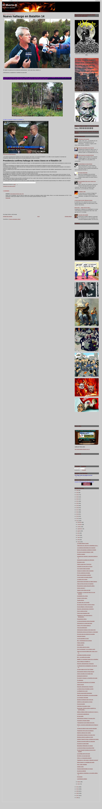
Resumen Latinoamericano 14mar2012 (85, 663)
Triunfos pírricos (80, 600)
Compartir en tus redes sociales (9, 186)
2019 (77, 505)
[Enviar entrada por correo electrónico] (17, 184)
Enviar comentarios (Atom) (14, 219)
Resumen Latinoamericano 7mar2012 (85, 686)
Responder (8, 198)
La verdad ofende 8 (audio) (83, 543)
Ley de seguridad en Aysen (83, 638)
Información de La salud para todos (84, 623)
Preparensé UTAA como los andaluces (85, 730)
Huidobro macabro (81, 554)
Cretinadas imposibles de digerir (84, 655)
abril (78, 539)
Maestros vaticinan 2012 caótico (84, 732)
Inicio (38, 216)
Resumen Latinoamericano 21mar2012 (85, 609)
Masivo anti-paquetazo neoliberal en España (86, 549)
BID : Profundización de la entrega (84, 640)
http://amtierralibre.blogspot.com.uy (82, 449)
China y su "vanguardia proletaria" (84, 758)
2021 (77, 501)
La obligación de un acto (82, 691)
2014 (77, 516)
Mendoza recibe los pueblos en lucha (85, 737)
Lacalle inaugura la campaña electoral (86, 155)
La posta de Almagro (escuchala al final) (85, 748)
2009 (77, 791)
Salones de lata (80, 684)
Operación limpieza (81, 636)
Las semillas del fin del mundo (83, 753)
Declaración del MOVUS (82, 676)
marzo (78, 541)
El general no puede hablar (83, 743)
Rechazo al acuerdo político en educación (86, 741)
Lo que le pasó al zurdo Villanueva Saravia (83, 200)
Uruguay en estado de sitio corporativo (85, 570)
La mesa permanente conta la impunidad (85, 621)
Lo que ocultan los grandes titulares (84, 577)
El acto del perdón (81, 704)
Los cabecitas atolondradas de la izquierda (86, 547)
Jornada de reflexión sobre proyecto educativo (87, 728)
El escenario (79, 776)
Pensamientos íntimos (82, 619)
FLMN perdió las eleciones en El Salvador (86, 682)
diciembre (79, 522)
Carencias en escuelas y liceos (83, 706)
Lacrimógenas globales (82, 778)
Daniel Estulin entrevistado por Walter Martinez (87, 581)
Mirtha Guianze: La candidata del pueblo (85, 762)
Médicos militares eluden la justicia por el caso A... (87, 712)
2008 (77, 793)
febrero (79, 781)
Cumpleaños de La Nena (82, 596)
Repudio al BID (80, 645)
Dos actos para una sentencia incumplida (86, 634)
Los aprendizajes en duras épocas (85, 163)
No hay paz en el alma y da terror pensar (85, 604)
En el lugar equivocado (82, 172)
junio (78, 535)
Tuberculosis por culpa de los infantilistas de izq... (87, 545)
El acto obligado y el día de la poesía (85, 606)
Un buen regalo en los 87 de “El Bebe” (85, 669)
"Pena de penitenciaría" (82, 627)
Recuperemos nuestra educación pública (85, 585)
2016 (77, 512)
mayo (78, 537)
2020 (77, 503)
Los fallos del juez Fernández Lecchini (85, 688)
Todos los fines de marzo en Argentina (85, 583)
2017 (77, 509)
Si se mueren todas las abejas (83, 568)
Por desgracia (80, 680)
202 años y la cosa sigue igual (83, 755)
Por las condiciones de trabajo (83, 573)
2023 (77, 496)
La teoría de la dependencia (83, 714)
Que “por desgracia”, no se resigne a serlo (86, 649)
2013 (77, 518)
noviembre (79, 524)
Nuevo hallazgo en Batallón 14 (23, 16)
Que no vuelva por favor (82, 611)
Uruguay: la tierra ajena (82, 598)
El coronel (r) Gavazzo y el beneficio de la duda (87, 678)
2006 (77, 797)
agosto (79, 531)
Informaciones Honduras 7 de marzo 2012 (86, 718)
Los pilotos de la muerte (82, 579)
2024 (77, 494)
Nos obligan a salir (81, 191)
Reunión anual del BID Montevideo (84, 693)
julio (78, 533)
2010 (77, 789)
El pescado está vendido (83, 214)
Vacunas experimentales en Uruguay (85, 768)
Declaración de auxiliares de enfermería (85, 560)
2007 (77, 795)
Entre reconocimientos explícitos (84, 575)
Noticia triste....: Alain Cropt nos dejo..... (82, 207)
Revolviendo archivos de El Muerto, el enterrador (87, 632)
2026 (77, 490)
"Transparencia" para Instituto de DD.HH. (86, 722)
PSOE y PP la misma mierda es (84, 625)
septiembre (79, 528)
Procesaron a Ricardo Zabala (83, 720)
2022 (77, 499)
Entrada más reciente (7, 216)
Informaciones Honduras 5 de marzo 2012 (86, 735)
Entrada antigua (68, 216)
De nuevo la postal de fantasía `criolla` (85, 552)
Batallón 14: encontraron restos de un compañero (87, 659)
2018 (77, 507)
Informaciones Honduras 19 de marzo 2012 (86, 629)
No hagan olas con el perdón (83, 602)
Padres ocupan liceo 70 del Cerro (84, 564)
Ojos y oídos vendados (82, 764)
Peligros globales (80, 642)
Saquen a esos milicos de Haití (83, 590)
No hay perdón (80, 716)
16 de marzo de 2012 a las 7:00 (17, 193)
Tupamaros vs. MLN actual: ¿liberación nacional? (87, 760)
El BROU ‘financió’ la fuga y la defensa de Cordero (88, 739)
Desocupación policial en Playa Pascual (85, 671)
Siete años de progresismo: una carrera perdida (87, 695)
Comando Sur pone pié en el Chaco (84, 566)
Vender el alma (80, 766)
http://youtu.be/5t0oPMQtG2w (9, 154)
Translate (84, 470)
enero (78, 784)
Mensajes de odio (81, 562)
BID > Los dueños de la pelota (83, 657)
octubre (79, 526)
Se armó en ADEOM (81, 771)
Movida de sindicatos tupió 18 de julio (85, 699)
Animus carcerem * (81, 588)
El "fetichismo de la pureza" (83, 139)
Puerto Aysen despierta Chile (83, 613)
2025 (77, 492)
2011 (77, 786)
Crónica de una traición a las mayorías (86, 147)
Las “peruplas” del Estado (82, 697)
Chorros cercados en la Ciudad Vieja (85, 673)
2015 (77, 514)
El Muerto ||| (10, 5)
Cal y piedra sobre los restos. (83, 647)
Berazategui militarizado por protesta (85, 745)
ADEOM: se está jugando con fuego (84, 701)
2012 (77, 520)
